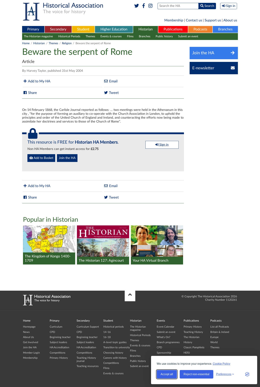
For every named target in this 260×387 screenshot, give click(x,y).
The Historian (191, 337)
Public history (164, 36)
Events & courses (111, 36)
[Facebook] (143, 6)
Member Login (31, 352)
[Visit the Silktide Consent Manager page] (247, 374)
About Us (28, 337)
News (26, 332)
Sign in (163, 144)
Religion (67, 43)
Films (130, 36)
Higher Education (113, 29)
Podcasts (200, 29)
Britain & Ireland (219, 332)
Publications (173, 29)
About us (230, 20)
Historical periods (113, 326)
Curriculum (56, 326)
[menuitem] (33, 29)
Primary (33, 29)
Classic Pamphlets (194, 347)
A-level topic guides (115, 342)
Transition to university (116, 347)
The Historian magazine (38, 36)
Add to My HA (38, 81)
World (214, 342)
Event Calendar (165, 326)
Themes (90, 36)
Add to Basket (43, 158)
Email (113, 81)
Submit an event (188, 36)
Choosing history (113, 352)
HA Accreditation (59, 347)
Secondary (58, 29)
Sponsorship (164, 352)
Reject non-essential (196, 374)
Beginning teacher (60, 337)
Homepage (29, 326)
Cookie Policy (221, 364)
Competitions (57, 352)
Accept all (167, 374)
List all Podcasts (219, 326)
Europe (214, 337)
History (188, 342)
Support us (213, 20)
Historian (145, 29)
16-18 (107, 337)
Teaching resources (88, 366)
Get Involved (30, 342)
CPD (52, 332)
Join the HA (67, 158)
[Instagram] (151, 6)
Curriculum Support (88, 326)
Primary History (59, 358)
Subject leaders (58, 342)
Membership (173, 20)
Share (32, 93)
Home (26, 43)
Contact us (194, 20)
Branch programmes (168, 342)
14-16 (107, 332)
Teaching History (193, 332)
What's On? (163, 337)
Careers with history (115, 358)
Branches (225, 29)
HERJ (187, 352)
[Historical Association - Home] (46, 304)
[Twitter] (137, 6)
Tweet (113, 93)
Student (83, 29)
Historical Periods (69, 36)
